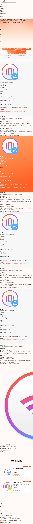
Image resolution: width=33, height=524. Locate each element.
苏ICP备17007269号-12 (7, 522)
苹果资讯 (2, 6)
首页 (1, 4)
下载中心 (2, 10)
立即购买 (2, 91)
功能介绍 (2, 8)
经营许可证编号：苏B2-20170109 (8, 518)
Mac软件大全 (3, 13)
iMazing (2, 1)
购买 (1, 16)
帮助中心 (2, 11)
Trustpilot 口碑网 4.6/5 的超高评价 (16, 51)
